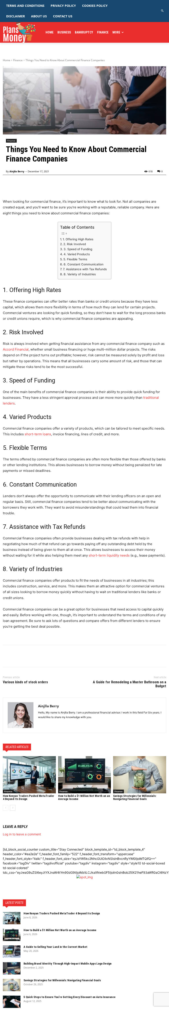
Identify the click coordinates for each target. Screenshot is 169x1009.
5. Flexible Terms (75, 259)
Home (6, 60)
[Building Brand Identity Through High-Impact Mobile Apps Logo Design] (11, 968)
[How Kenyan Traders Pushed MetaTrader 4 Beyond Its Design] (29, 774)
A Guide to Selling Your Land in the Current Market (55, 946)
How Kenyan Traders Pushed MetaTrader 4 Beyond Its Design (62, 913)
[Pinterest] (27, 656)
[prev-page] (5, 808)
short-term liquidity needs (109, 555)
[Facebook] (7, 656)
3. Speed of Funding (78, 249)
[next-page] (12, 808)
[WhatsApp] (37, 656)
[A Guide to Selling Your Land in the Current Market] (11, 951)
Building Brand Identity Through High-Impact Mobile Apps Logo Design (68, 963)
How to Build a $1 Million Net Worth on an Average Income (60, 930)
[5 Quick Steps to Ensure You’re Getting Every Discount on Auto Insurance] (11, 1002)
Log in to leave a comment (22, 834)
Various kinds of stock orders (25, 682)
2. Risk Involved (74, 244)
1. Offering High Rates (78, 239)
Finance (18, 60)
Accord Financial (16, 349)
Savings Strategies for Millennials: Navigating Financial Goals (134, 797)
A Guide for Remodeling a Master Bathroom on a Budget (129, 684)
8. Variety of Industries (80, 274)
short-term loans (38, 434)
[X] (17, 656)
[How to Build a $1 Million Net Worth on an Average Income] (84, 774)
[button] (162, 10)
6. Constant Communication (83, 264)
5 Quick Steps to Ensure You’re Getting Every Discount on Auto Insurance (70, 997)
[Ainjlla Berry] (20, 715)
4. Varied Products (77, 254)
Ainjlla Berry (16, 171)
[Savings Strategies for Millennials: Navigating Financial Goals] (139, 774)
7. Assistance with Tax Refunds (85, 269)
